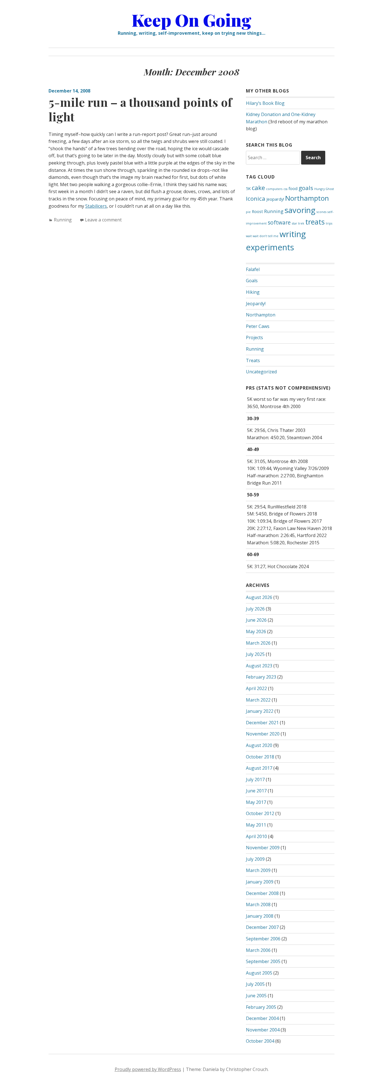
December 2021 (262, 723)
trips (329, 223)
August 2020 (259, 745)
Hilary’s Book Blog (265, 103)
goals (306, 188)
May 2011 (256, 825)
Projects (254, 337)
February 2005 (261, 1007)
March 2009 (258, 870)
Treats (253, 360)
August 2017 (259, 768)
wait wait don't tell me (262, 236)
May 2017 (256, 802)
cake (258, 187)
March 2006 (258, 950)
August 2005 (259, 973)
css (285, 189)
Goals (252, 280)
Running (63, 220)
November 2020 (263, 734)
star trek (298, 223)
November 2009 (263, 848)
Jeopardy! (275, 199)
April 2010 (256, 836)
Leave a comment (103, 220)
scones (321, 212)
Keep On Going (191, 19)
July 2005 (255, 984)
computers (274, 189)
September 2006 (263, 939)
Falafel (253, 269)
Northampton (307, 198)
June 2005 (256, 996)
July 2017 (255, 779)
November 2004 (263, 1030)
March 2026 (258, 643)
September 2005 (263, 961)
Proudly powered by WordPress (148, 1069)
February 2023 (261, 677)
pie (248, 212)
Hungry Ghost (324, 189)
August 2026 (259, 597)
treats (315, 221)
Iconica (255, 198)
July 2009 (255, 859)
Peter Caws (257, 326)
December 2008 (262, 893)
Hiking (253, 292)
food (293, 188)
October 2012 (260, 813)
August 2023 (259, 666)
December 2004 (262, 1018)
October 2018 (260, 757)
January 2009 (259, 882)
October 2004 (260, 1041)
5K (248, 188)
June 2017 (256, 791)
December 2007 (262, 927)
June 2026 (256, 620)
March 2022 (258, 700)
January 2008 (259, 916)
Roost (257, 211)
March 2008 (258, 904)
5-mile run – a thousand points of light (140, 109)
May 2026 (256, 631)
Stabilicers (96, 206)
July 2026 (255, 609)
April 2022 (256, 688)
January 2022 (259, 711)
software (279, 222)
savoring (300, 210)
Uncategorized (261, 372)
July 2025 (255, 654)
